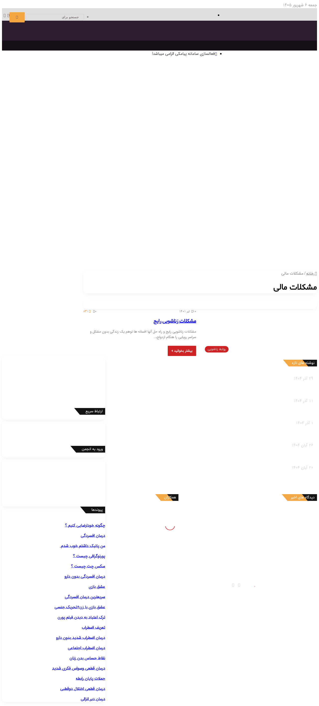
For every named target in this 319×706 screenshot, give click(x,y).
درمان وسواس (261, 124)
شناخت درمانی (239, 105)
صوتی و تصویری (187, 261)
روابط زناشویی (265, 267)
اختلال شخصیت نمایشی (56, 180)
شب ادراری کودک (207, 242)
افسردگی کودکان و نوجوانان (182, 143)
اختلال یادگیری (275, 168)
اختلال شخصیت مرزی (93, 180)
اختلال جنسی (284, 205)
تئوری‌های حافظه (124, 87)
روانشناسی (294, 74)
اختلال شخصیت (282, 174)
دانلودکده (15, 99)
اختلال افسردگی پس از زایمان (263, 143)
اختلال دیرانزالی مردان (236, 211)
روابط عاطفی (286, 267)
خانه (310, 273)
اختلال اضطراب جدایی (188, 155)
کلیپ (175, 267)
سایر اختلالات (286, 224)
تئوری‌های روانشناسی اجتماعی (262, 93)
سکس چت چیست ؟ (88, 566)
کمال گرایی (219, 112)
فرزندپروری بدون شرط (192, 255)
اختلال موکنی (62, 143)
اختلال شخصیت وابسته (186, 186)
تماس (135, 261)
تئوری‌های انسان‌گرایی (211, 87)
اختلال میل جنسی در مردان (168, 211)
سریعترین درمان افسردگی (85, 597)
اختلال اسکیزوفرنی (282, 192)
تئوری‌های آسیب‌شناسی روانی (56, 87)
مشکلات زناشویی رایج (175, 321)
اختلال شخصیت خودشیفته (265, 186)
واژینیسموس (31, 211)
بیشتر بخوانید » (181, 350)
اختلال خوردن (211, 192)
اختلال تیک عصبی (180, 168)
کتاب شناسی (115, 105)
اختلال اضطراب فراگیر (154, 155)
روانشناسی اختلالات (287, 130)
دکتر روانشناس (34, 99)
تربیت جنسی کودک (225, 255)
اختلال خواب (234, 192)
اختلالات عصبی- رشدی (277, 161)
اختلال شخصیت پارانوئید (267, 180)
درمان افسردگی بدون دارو (85, 576)
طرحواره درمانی (170, 105)
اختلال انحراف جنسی (57, 211)
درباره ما (127, 267)
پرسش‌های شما (156, 261)
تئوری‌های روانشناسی (278, 80)
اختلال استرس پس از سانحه (115, 155)
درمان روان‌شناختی (246, 99)
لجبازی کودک (232, 242)
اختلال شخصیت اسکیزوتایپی (181, 180)
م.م (283, 560)
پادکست (187, 267)
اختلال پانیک (276, 155)
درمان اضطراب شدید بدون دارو (80, 638)
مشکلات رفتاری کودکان (276, 236)
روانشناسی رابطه (290, 261)
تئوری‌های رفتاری (273, 87)
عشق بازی (97, 587)
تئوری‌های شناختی (244, 87)
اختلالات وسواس (144, 136)
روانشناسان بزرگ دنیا (280, 99)
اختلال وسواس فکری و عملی (127, 143)
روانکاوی (151, 105)
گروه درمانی (135, 105)
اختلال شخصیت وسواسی (147, 186)
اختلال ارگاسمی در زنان (92, 211)
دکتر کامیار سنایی (271, 513)
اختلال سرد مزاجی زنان (128, 211)
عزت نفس (236, 112)
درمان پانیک (240, 124)
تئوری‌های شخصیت (178, 87)
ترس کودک (252, 242)
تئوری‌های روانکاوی (95, 87)
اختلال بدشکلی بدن (88, 143)
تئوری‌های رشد (150, 87)
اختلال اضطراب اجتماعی (247, 155)
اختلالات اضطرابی (281, 149)
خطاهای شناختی (196, 112)
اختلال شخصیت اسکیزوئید (225, 180)
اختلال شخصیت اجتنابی (224, 186)
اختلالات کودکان (114, 248)
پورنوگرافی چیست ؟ (89, 556)
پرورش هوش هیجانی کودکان (151, 255)
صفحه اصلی (297, 68)
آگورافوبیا (213, 155)
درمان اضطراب (183, 124)
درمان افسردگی (285, 124)
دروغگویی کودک (274, 242)
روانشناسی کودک (289, 230)
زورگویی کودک (181, 242)
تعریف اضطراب (93, 627)
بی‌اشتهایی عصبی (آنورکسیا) (155, 199)
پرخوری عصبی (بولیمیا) (196, 199)
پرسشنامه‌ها (95, 105)
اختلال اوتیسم (252, 168)
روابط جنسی (244, 267)
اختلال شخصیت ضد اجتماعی (134, 180)
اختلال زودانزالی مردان (270, 211)
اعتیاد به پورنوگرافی (271, 217)
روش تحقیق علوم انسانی (66, 99)
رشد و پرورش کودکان (278, 248)
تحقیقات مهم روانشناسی (106, 99)
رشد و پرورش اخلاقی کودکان (264, 255)
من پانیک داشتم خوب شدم (82, 546)
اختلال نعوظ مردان (204, 211)
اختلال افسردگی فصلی (222, 143)
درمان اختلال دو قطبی (212, 124)
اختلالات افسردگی (280, 136)
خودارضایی (12, 211)
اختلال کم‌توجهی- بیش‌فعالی (218, 168)
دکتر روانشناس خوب (286, 118)
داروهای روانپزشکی (219, 261)
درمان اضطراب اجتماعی (153, 124)
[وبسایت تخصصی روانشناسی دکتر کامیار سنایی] (266, 44)
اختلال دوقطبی (256, 192)
